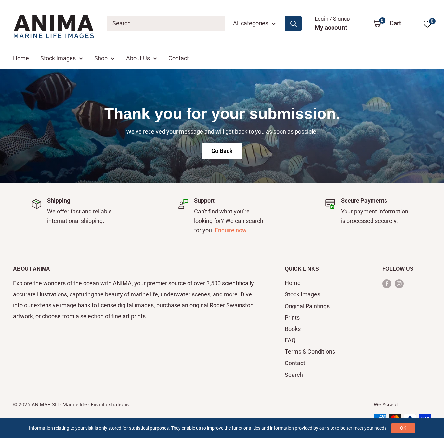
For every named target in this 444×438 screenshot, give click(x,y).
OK (403, 428)
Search (294, 374)
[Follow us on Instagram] (399, 283)
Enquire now (230, 230)
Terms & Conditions (310, 351)
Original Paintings (307, 306)
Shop (101, 58)
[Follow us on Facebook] (386, 283)
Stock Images (58, 58)
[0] (427, 23)
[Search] (293, 23)
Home (21, 58)
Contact (178, 58)
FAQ (290, 340)
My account (331, 27)
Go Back (222, 150)
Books (293, 328)
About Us (138, 58)
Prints (292, 317)
